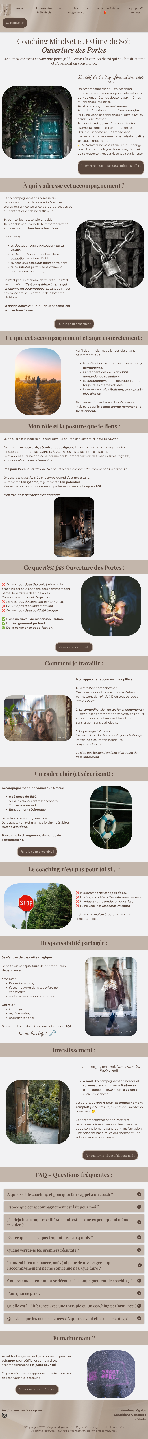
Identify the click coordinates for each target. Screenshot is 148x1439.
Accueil (20, 8)
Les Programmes (76, 10)
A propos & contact (135, 10)
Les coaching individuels (44, 10)
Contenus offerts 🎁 (105, 10)
